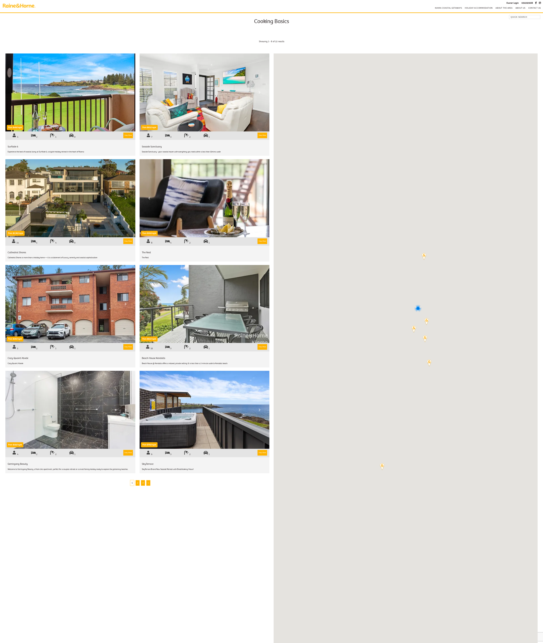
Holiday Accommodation (479, 8)
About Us (520, 8)
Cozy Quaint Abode (18, 358)
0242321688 (527, 3)
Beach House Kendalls (153, 358)
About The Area (504, 8)
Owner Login (512, 3)
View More (128, 135)
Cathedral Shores (17, 252)
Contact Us (534, 8)
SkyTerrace (147, 463)
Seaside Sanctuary (152, 146)
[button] (426, 321)
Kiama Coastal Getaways (448, 8)
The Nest (146, 252)
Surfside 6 (13, 146)
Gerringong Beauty (18, 463)
